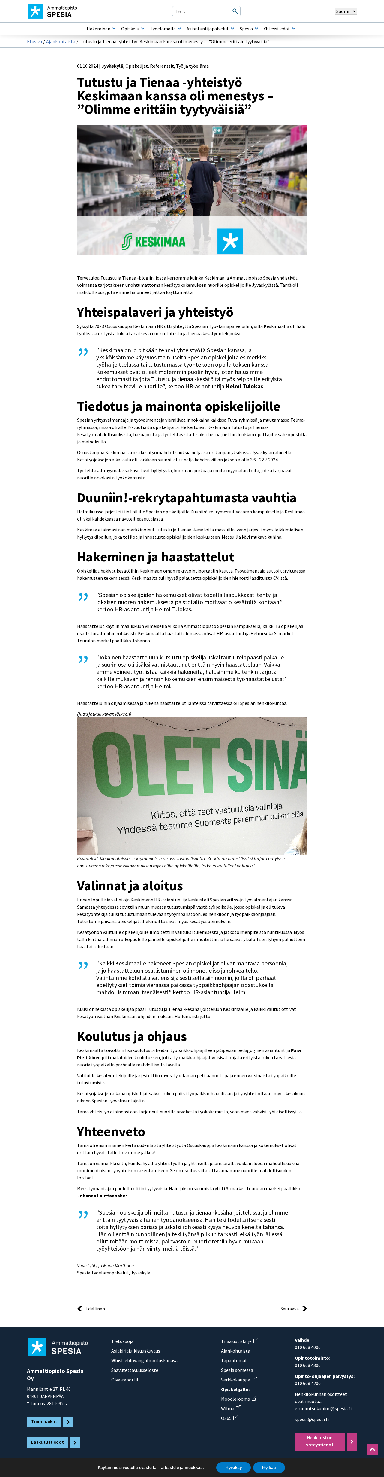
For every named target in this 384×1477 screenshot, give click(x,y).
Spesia (246, 29)
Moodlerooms (238, 1399)
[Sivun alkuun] (372, 1449)
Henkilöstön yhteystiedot (320, 1441)
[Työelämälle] (179, 28)
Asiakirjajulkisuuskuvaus (135, 1351)
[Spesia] (256, 28)
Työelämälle (163, 29)
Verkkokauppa (238, 1380)
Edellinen (95, 1309)
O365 (229, 1418)
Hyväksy (233, 1467)
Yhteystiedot (277, 29)
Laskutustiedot (47, 1442)
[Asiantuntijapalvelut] (232, 28)
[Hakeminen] (114, 28)
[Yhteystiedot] (293, 28)
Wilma (231, 1408)
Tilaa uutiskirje (239, 1341)
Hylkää (269, 1467)
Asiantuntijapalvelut (208, 29)
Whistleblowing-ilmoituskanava (144, 1360)
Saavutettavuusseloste (134, 1370)
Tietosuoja (122, 1341)
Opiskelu (130, 29)
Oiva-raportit (125, 1380)
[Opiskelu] (142, 28)
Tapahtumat (234, 1360)
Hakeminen (98, 29)
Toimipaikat (44, 1421)
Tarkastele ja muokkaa (181, 1467)
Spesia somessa (237, 1370)
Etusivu (34, 41)
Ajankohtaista (60, 41)
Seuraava (289, 1309)
